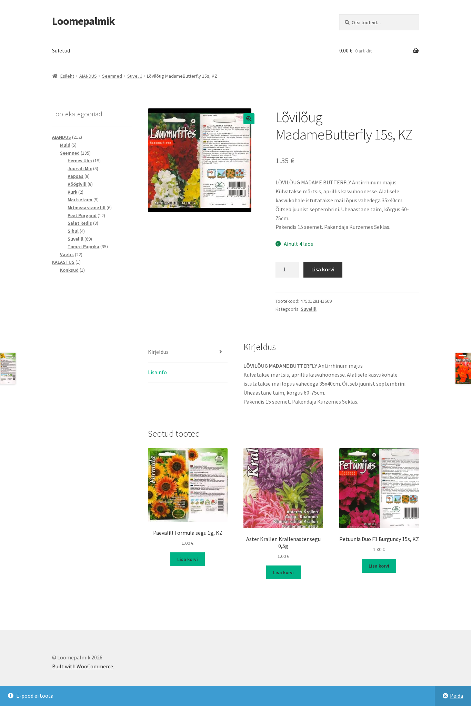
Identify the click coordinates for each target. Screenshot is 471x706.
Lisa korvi (322, 269)
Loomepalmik (83, 21)
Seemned (112, 76)
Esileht (67, 76)
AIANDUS (88, 76)
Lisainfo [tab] (157, 372)
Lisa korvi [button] (187, 559)
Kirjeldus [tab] (158, 351)
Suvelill (134, 76)
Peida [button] (456, 695)
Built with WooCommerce (82, 666)
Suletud (61, 50)
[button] (248, 118)
